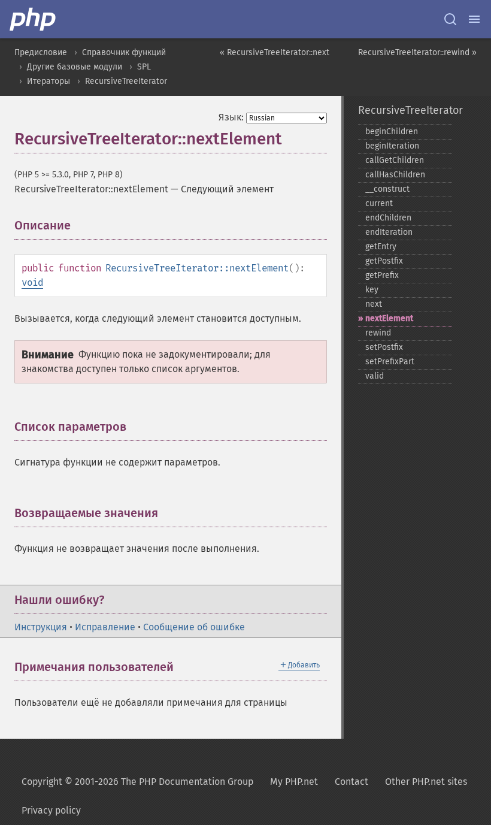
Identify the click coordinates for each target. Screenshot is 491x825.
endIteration (389, 232)
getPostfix (384, 261)
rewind (378, 333)
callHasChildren (395, 175)
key (371, 290)
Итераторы (48, 81)
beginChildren (391, 131)
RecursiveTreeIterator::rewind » (417, 52)
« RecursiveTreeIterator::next (274, 52)
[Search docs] (450, 19)
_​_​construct (387, 189)
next (373, 304)
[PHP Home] (33, 19)
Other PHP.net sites (426, 781)
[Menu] (474, 19)
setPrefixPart (389, 361)
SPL (144, 67)
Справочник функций (124, 52)
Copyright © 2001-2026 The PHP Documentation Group (137, 781)
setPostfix (384, 347)
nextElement (389, 318)
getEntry (380, 246)
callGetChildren (394, 160)
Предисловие (40, 52)
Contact (351, 781)
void (32, 282)
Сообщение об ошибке (194, 627)
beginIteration (392, 146)
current (379, 203)
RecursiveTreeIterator (126, 81)
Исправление (105, 627)
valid (374, 376)
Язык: (231, 117)
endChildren (388, 218)
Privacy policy (51, 810)
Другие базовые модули (74, 67)
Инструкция (40, 627)
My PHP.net (294, 781)
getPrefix (382, 275)
